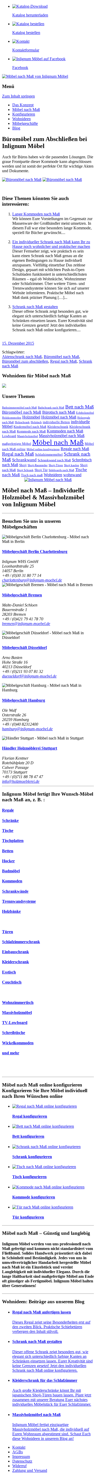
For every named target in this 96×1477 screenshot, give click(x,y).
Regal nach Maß (63, 361)
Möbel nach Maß (26, 109)
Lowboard (9, 436)
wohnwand (72, 475)
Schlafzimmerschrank (21, 942)
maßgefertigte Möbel (16, 444)
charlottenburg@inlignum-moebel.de (32, 580)
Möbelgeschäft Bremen (22, 595)
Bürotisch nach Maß (58, 412)
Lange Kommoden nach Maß (36, 214)
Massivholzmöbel (27, 436)
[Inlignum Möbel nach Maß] (48, 479)
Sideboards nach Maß (61, 470)
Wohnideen (21, 119)
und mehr (10, 1053)
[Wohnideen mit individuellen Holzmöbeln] (48, 386)
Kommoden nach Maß (65, 431)
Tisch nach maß (32, 475)
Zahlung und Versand (29, 1470)
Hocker (8, 861)
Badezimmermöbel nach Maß (19, 407)
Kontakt (18, 1447)
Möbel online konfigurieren (43, 449)
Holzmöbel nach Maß (58, 417)
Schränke (10, 820)
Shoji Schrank (25, 470)
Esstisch (9, 972)
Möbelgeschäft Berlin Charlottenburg (34, 551)
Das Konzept (23, 105)
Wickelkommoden (18, 1043)
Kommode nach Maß (31, 431)
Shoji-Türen (56, 465)
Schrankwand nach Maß (54, 460)
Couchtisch (12, 982)
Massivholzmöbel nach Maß (61, 435)
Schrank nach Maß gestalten (35, 307)
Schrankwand (24, 459)
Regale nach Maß (75, 449)
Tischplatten (13, 840)
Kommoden (12, 881)
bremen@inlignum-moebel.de (26, 623)
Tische (7, 830)
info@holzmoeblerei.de (20, 781)
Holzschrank (22, 422)
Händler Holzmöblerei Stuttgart (29, 748)
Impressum (21, 1456)
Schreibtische (13, 1032)
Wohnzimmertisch (18, 1002)
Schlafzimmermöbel (49, 454)
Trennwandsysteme (19, 901)
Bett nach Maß (79, 407)
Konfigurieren (23, 114)
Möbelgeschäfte (25, 123)
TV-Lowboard (14, 1022)
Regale (8, 810)
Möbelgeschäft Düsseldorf (24, 647)
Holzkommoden (11, 417)
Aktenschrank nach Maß (22, 356)
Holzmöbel (31, 417)
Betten (7, 851)
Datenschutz (22, 1461)
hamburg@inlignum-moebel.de (27, 729)
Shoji (23, 465)
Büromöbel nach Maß (61, 356)
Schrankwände (15, 891)
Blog (16, 128)
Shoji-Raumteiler (38, 465)
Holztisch (36, 422)
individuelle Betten (56, 422)
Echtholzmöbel (85, 412)
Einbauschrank (15, 952)
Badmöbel (11, 871)
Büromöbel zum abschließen (25, 361)
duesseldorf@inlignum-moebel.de (29, 676)
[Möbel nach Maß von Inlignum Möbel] (35, 76)
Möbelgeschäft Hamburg (23, 700)
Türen (7, 931)
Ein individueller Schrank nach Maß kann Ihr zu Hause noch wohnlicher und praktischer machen (51, 244)
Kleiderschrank (57, 427)
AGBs (17, 1452)
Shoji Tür (41, 470)
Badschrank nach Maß (51, 407)
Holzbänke (11, 911)
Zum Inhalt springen (18, 96)
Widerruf (19, 1466)
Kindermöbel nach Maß (30, 427)
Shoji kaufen (71, 465)
